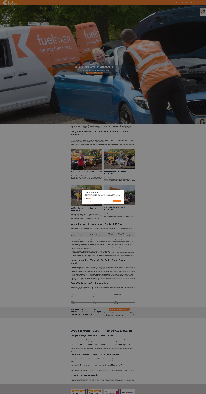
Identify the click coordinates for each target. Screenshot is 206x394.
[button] (88, 201)
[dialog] (103, 197)
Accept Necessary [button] (106, 201)
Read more (90, 198)
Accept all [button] (117, 201)
